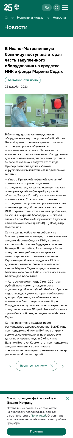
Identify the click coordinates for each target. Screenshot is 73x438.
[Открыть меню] (65, 7)
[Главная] (6, 17)
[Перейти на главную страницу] (11, 7)
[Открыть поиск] (56, 7)
